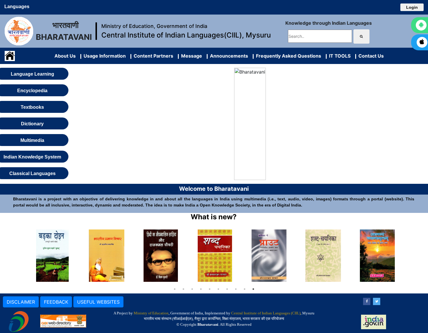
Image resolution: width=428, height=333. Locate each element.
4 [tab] (201, 289)
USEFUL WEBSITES (98, 302)
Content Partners (152, 56)
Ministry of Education (151, 313)
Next (407, 256)
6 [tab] (218, 289)
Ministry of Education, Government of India (154, 26)
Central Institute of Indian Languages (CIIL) (265, 313)
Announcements (228, 56)
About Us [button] (65, 56)
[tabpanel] (52, 255)
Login (412, 7)
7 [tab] (227, 289)
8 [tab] (236, 289)
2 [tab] (183, 289)
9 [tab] (244, 289)
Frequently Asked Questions (287, 56)
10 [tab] (253, 289)
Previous (21, 256)
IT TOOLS (339, 56)
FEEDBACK (56, 302)
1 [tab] (175, 289)
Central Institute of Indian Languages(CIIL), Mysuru (186, 35)
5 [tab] (210, 289)
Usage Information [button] (103, 56)
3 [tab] (192, 289)
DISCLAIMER (21, 302)
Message (190, 56)
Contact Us (370, 56)
